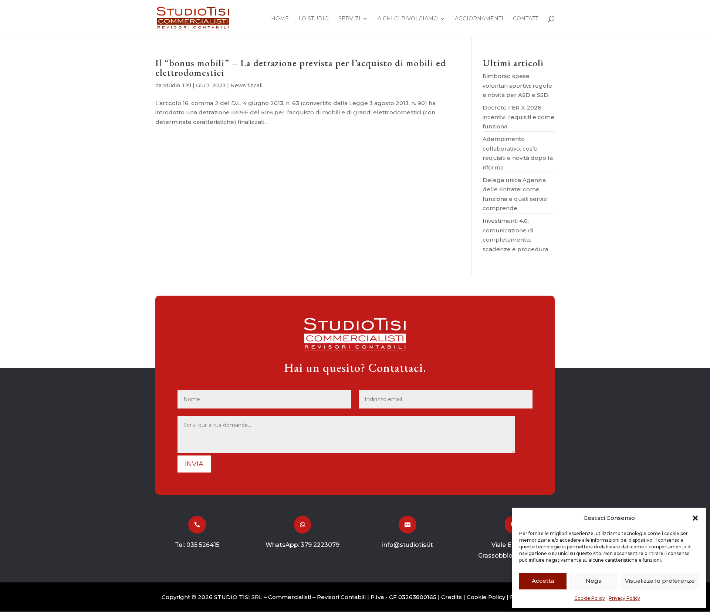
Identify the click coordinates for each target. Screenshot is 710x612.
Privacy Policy (624, 598)
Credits (451, 597)
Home (280, 19)
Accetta (543, 580)
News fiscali (246, 85)
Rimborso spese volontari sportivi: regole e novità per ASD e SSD (517, 85)
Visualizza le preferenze (660, 580)
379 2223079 (320, 544)
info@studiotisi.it (407, 544)
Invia (194, 464)
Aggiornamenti (479, 19)
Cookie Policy (589, 598)
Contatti (526, 19)
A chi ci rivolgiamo (408, 19)
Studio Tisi (177, 85)
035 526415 (202, 544)
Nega (594, 580)
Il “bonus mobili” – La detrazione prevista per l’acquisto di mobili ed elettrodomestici (300, 68)
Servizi (349, 19)
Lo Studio (313, 19)
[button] (695, 518)
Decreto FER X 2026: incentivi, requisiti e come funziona (518, 117)
